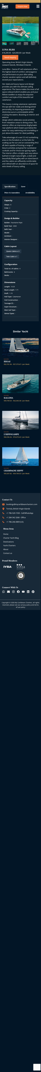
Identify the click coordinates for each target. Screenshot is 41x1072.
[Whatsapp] (3, 591)
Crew (23, 186)
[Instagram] (13, 591)
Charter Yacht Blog (11, 538)
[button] (38, 6)
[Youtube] (23, 591)
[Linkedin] (28, 591)
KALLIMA (8, 398)
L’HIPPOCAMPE (11, 434)
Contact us (7, 553)
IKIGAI (7, 361)
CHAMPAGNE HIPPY (13, 471)
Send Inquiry (10, 57)
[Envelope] (8, 591)
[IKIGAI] (20, 347)
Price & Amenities (12, 192)
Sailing (6, 359)
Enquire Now (22, 6)
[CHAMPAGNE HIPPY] (20, 456)
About (5, 549)
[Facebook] (18, 591)
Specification (9, 186)
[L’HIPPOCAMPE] (20, 420)
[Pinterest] (33, 591)
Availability (30, 192)
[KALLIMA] (20, 383)
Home (5, 534)
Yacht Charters (9, 545)
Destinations (8, 542)
